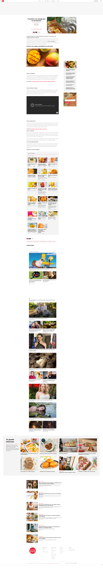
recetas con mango (36, 241)
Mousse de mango (51, 217)
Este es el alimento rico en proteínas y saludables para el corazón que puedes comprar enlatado (50, 483)
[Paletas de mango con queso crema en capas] (53, 184)
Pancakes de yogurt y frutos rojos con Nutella (48, 453)
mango (54, 241)
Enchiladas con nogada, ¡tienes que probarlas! (86, 471)
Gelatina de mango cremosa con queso (32, 176)
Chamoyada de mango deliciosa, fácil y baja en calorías (42, 189)
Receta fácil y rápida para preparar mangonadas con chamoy (42, 231)
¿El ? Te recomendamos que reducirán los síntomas (70, 77)
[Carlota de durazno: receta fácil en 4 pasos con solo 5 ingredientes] (30, 445)
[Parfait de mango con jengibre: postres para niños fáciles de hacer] (32, 225)
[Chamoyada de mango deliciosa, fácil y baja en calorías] (42, 184)
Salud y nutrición (41, 481)
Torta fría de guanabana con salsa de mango (32, 218)
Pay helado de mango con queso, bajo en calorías (52, 203)
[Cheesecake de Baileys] (68, 445)
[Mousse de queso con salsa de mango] (42, 171)
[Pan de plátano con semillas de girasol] (30, 463)
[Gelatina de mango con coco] (32, 184)
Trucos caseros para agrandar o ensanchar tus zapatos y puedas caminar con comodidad (70, 82)
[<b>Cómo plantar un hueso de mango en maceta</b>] (68, 463)
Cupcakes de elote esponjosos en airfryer (47, 471)
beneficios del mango (43, 241)
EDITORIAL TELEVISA (51, 563)
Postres (34, 29)
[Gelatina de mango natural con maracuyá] (42, 160)
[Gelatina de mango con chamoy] (42, 198)
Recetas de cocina (39, 29)
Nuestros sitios (53, 547)
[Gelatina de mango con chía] (53, 171)
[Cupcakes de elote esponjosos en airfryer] (49, 463)
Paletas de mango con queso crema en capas (52, 189)
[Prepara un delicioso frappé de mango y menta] (32, 198)
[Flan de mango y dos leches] (32, 160)
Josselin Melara (34, 166)
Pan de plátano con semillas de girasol (28, 471)
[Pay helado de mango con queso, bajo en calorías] (53, 198)
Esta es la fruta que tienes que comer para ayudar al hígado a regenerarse (70, 70)
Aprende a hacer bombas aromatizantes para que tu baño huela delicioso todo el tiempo (70, 88)
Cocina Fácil (36, 25)
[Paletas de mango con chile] (53, 160)
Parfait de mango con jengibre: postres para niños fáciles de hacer (32, 230)
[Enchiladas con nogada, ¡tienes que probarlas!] (87, 463)
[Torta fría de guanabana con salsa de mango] (32, 213)
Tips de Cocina (61, 471)
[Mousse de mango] (53, 213)
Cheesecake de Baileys (63, 453)
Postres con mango (29, 241)
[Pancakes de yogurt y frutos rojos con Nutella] (49, 445)
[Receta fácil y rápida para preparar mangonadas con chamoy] (42, 225)
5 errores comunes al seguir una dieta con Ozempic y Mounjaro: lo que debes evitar (70, 74)
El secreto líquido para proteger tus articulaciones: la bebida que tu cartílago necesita (49, 527)
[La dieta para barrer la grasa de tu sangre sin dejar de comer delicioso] (32, 517)
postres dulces (50, 241)
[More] (59, 1)
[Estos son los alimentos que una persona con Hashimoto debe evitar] (32, 495)
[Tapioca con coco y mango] (42, 213)
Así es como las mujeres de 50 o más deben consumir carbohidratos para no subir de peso (49, 505)
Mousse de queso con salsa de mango (42, 176)
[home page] (3, 1)
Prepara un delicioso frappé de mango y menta (32, 203)
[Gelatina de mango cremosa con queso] (32, 171)
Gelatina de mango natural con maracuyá (42, 164)
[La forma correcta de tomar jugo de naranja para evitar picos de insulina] (32, 539)
